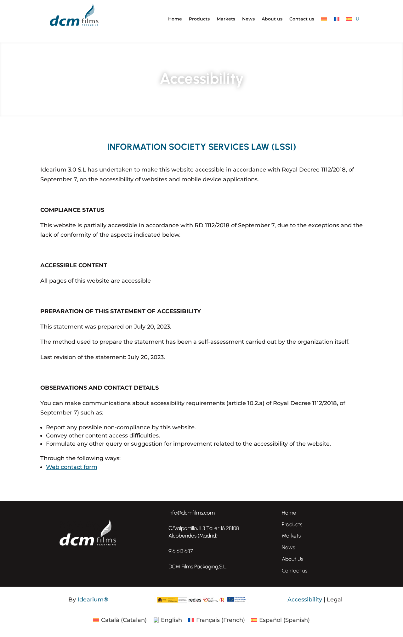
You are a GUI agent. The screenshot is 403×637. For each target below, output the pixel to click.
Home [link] (289, 513)
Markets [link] (291, 536)
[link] (159, 566)
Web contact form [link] (71, 467)
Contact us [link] (294, 570)
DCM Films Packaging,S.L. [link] (197, 566)
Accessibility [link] (304, 599)
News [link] (288, 547)
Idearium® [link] (92, 599)
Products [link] (292, 524)
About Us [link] (292, 559)
